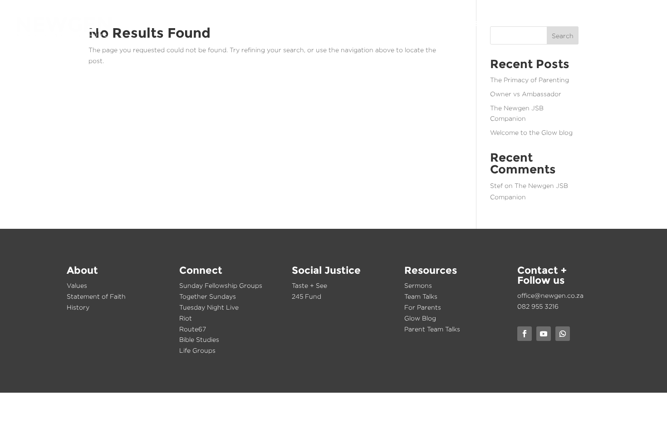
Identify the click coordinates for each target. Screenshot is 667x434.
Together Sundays (207, 296)
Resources (558, 24)
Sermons (418, 285)
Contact (604, 24)
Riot (185, 318)
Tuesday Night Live (209, 307)
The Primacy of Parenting (529, 79)
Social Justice (501, 24)
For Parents (422, 307)
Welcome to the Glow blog (531, 132)
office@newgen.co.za (550, 295)
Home (378, 24)
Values (77, 285)
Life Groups (197, 350)
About (410, 24)
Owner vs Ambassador (525, 93)
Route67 (192, 329)
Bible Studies (199, 339)
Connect (448, 24)
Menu (640, 24)
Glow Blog (420, 318)
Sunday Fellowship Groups (220, 285)
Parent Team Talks (432, 329)
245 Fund (306, 296)
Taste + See (309, 285)
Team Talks (420, 296)
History (78, 307)
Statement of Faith (96, 296)
